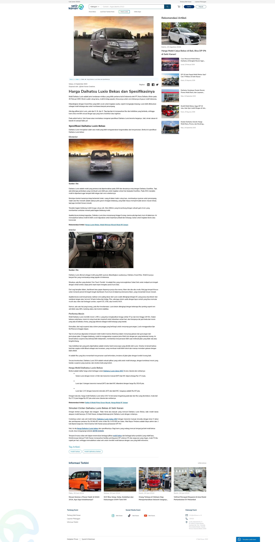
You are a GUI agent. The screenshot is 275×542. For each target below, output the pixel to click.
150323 (191, 519)
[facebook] (153, 84)
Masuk (201, 7)
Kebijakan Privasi (72, 539)
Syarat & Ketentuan (88, 539)
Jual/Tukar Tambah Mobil (107, 12)
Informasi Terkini (72, 522)
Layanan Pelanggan (200, 2)
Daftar (189, 7)
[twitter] (157, 85)
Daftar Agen (137, 12)
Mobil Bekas (92, 12)
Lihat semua (202, 463)
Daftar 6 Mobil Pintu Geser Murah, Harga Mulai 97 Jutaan (106, 402)
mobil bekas (75, 451)
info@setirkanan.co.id (195, 515)
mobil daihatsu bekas (92, 451)
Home (71, 79)
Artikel (77, 79)
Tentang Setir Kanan (185, 2)
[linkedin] (148, 84)
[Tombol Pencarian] (167, 7)
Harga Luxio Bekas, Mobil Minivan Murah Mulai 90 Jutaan (106, 225)
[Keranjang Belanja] (179, 6)
